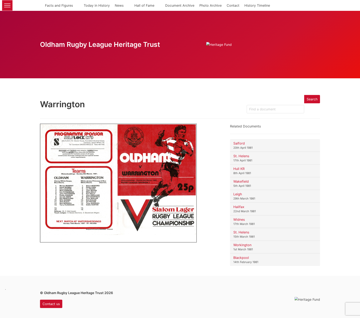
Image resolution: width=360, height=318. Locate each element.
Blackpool (241, 258)
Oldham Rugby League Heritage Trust (100, 44)
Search (312, 99)
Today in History (97, 5)
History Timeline (257, 5)
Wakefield (241, 181)
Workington (242, 245)
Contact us (51, 304)
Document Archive (179, 5)
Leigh (237, 194)
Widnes (239, 219)
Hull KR (239, 169)
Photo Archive (210, 5)
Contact (233, 5)
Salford (239, 143)
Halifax (238, 207)
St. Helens (241, 156)
